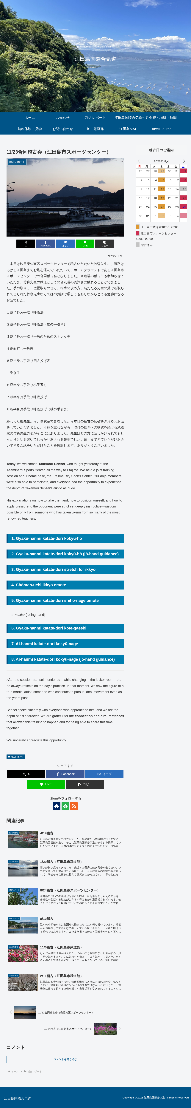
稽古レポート (17, 756)
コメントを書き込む (65, 1059)
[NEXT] (183, 161)
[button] (104, 244)
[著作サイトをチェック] (56, 806)
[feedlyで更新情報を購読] (65, 806)
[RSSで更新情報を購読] (74, 806)
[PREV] (139, 161)
